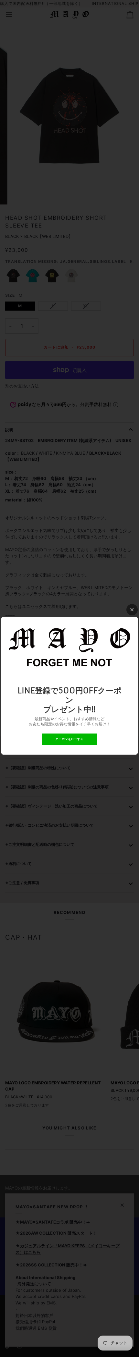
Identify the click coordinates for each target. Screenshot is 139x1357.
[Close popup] (132, 609)
